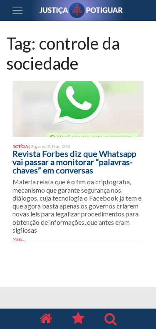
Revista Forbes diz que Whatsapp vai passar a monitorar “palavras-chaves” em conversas (74, 161)
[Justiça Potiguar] (46, 319)
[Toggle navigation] (17, 10)
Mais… (18, 238)
